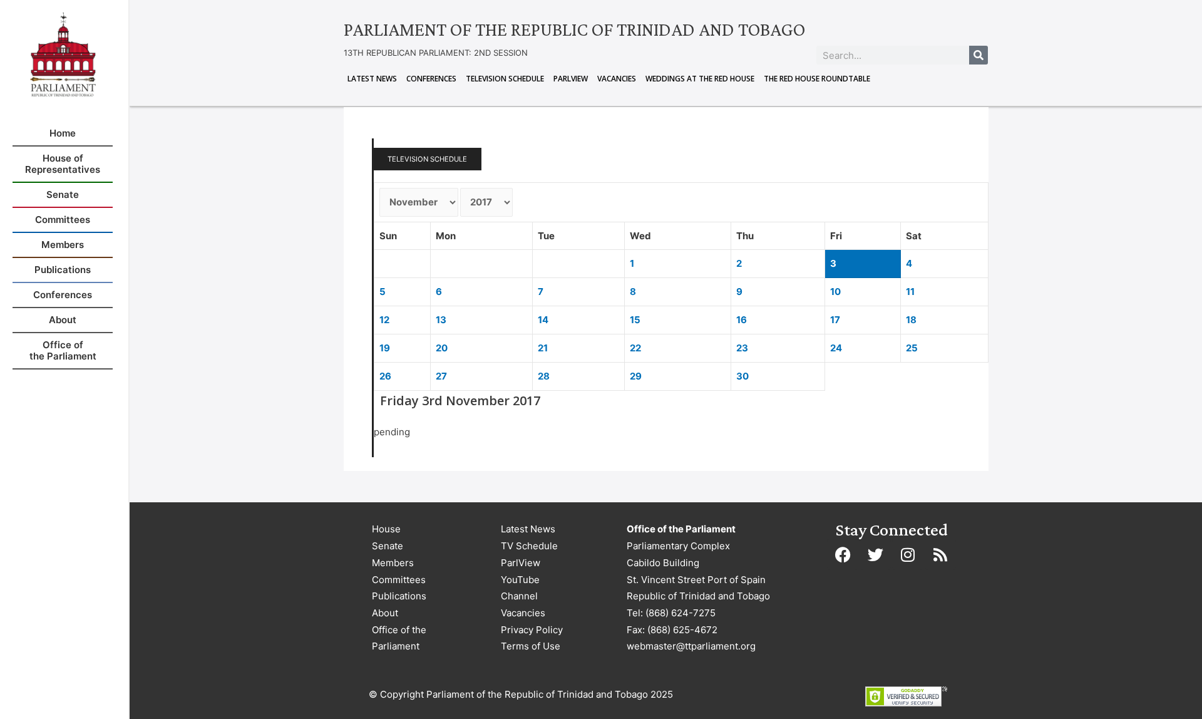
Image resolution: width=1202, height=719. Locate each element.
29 (636, 376)
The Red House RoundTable (817, 78)
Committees (399, 580)
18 (911, 320)
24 (836, 348)
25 (912, 348)
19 (384, 348)
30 (742, 376)
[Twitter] (875, 554)
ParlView (570, 78)
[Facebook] (842, 554)
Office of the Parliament (399, 638)
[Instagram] (907, 554)
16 (741, 320)
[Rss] (940, 554)
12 (384, 320)
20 (442, 348)
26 (385, 376)
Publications (399, 596)
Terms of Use (530, 646)
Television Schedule (505, 78)
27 (441, 376)
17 (835, 320)
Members (393, 563)
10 (835, 291)
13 (441, 320)
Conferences (431, 78)
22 (635, 348)
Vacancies (616, 78)
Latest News (372, 78)
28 (544, 376)
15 (635, 320)
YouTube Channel (520, 588)
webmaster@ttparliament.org (691, 646)
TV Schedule (529, 546)
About (385, 613)
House (386, 529)
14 (543, 320)
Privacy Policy (532, 630)
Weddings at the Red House (699, 78)
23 (742, 348)
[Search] (978, 55)
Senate (387, 546)
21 (543, 348)
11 (910, 291)
